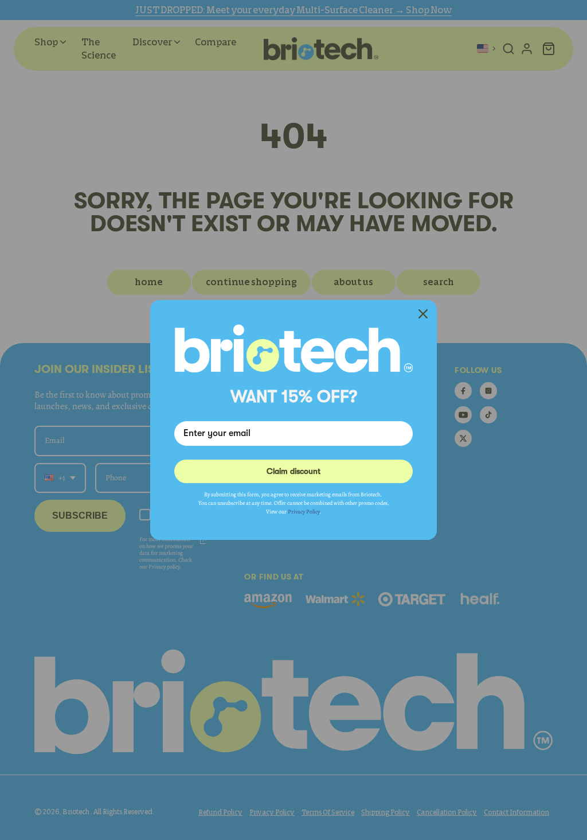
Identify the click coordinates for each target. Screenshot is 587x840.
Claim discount (293, 471)
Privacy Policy (303, 511)
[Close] (423, 314)
